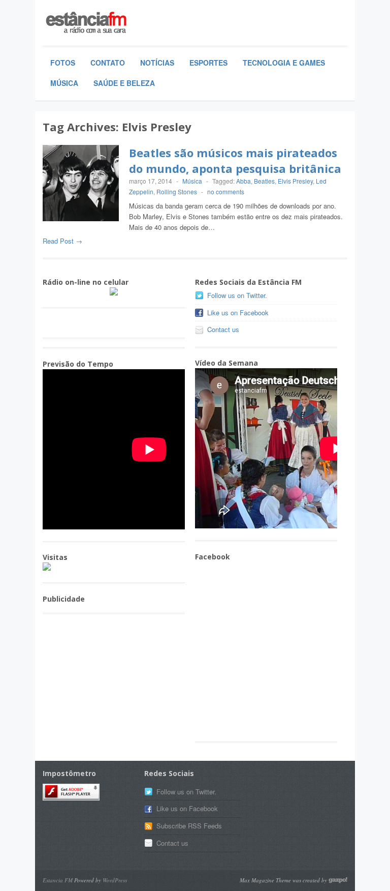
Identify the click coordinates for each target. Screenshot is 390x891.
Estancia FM (58, 880)
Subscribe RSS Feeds (189, 825)
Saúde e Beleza (124, 83)
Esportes (208, 62)
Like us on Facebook (238, 312)
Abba (243, 180)
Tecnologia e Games (284, 62)
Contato (107, 62)
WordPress (115, 880)
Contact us (223, 329)
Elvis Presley (295, 180)
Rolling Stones (176, 191)
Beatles (264, 180)
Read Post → (62, 241)
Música (64, 83)
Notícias (157, 62)
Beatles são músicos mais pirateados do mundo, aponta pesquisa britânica (235, 160)
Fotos (62, 62)
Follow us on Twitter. (237, 295)
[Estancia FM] (119, 23)
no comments (225, 191)
